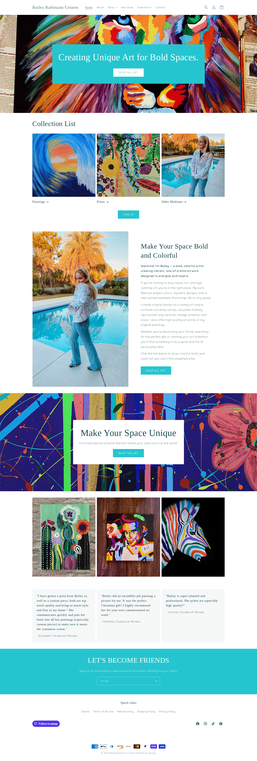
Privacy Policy (167, 711)
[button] (112, 7)
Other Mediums (172, 201)
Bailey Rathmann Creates (122, 753)
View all (128, 214)
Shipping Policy (146, 711)
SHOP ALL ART (128, 72)
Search (85, 711)
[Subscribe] (156, 681)
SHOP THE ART (128, 453)
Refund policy (125, 711)
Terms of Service (103, 711)
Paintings (38, 201)
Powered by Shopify (146, 753)
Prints (101, 201)
